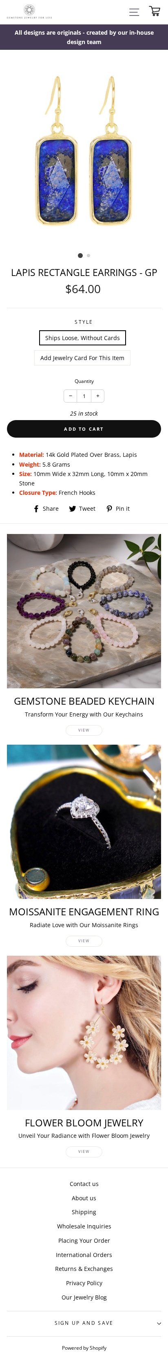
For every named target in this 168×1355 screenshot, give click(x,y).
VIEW (84, 730)
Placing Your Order (84, 1240)
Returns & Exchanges (84, 1269)
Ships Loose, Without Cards (82, 338)
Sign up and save (84, 1323)
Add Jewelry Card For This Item (82, 358)
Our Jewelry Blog (84, 1297)
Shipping (84, 1212)
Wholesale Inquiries (84, 1226)
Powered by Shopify (84, 1347)
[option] (84, 37)
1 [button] (80, 255)
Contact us (84, 1184)
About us (84, 1198)
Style (84, 322)
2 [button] (89, 256)
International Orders (84, 1255)
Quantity (84, 381)
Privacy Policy (84, 1283)
